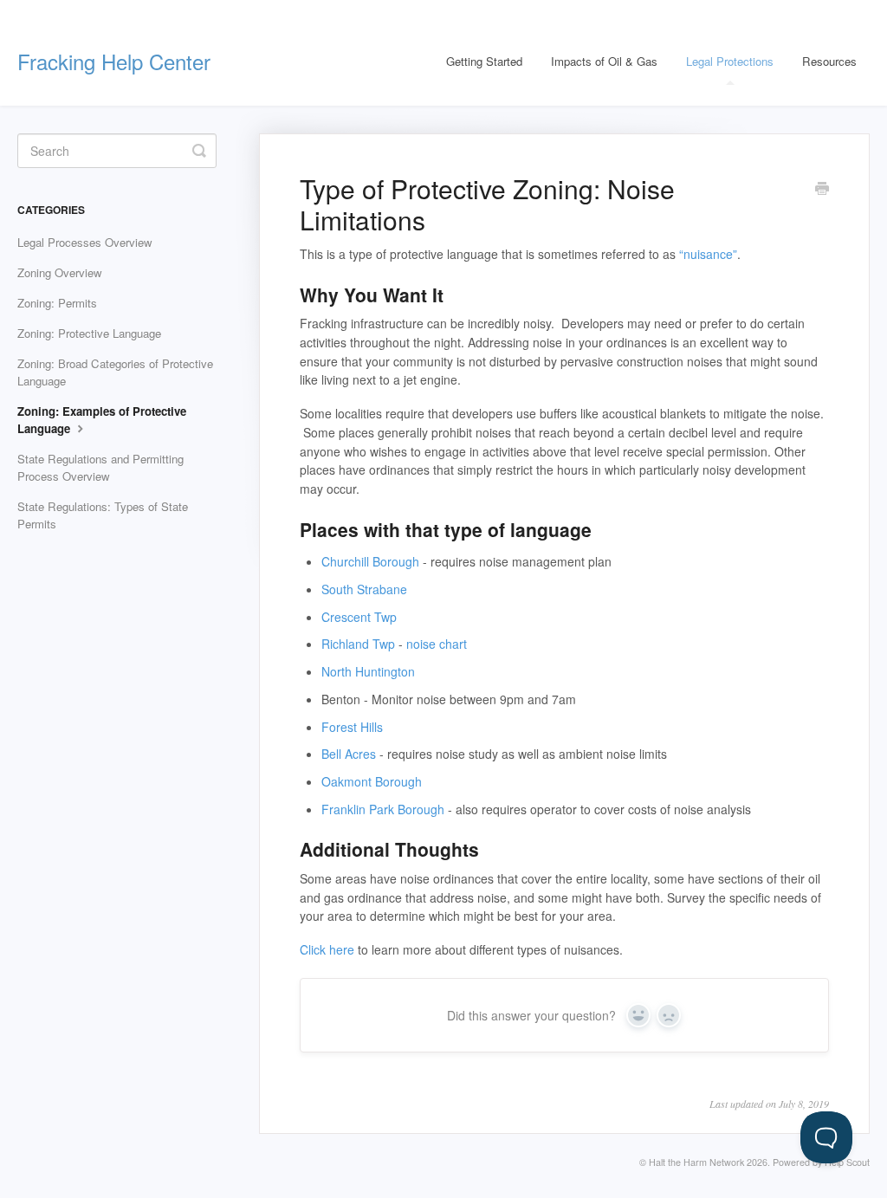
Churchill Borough (370, 561)
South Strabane (364, 589)
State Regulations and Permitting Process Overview (100, 467)
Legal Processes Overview (84, 242)
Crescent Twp (359, 616)
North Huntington (368, 671)
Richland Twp (358, 643)
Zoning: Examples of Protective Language (101, 420)
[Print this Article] (822, 189)
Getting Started (484, 61)
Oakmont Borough (371, 781)
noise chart (436, 643)
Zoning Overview (59, 272)
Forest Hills (352, 726)
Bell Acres (348, 753)
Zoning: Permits (57, 303)
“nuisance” (708, 253)
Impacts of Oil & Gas (604, 61)
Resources (829, 61)
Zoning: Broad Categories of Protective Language (115, 372)
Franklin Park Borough (382, 809)
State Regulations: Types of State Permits (102, 515)
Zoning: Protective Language (89, 333)
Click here (327, 949)
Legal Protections (730, 61)
